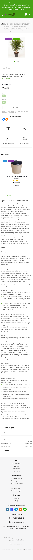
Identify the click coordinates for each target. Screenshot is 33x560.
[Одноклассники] (6, 119)
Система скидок (16, 488)
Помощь (16, 495)
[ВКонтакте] (3, 119)
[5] (10, 68)
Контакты (16, 471)
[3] (6, 68)
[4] (8, 68)
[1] (3, 68)
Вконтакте (7, 509)
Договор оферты (16, 491)
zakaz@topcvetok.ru (18, 522)
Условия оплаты (16, 478)
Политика (16, 468)
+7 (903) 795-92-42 (18, 518)
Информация (16, 475)
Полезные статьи (16, 486)
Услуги (16, 466)
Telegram (16, 509)
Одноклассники (20, 509)
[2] (5, 68)
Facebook (11, 509)
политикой (20, 554)
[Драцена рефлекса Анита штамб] (16, 47)
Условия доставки (16, 481)
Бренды (16, 498)
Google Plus (25, 509)
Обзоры (16, 501)
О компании (16, 463)
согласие (17, 549)
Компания (16, 460)
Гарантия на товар (17, 483)
